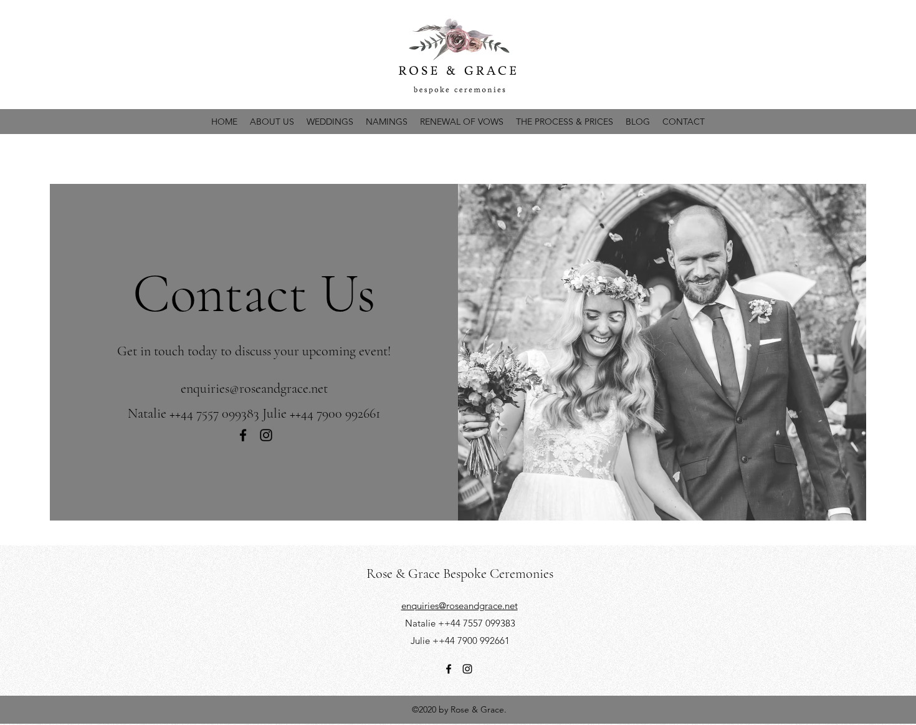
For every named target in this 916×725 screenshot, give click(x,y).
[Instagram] (266, 435)
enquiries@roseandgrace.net (254, 388)
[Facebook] (243, 435)
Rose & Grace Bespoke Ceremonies (459, 573)
